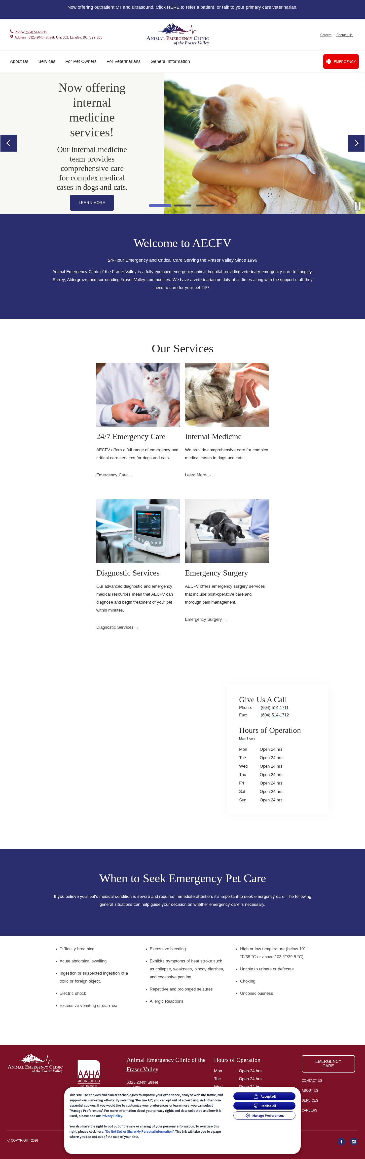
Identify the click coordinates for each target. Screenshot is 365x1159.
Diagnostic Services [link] (115, 627)
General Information (170, 61)
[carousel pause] (357, 206)
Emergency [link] (345, 62)
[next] (356, 143)
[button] (95, 1075)
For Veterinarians (124, 61)
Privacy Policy (112, 1116)
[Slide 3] (205, 206)
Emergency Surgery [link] (203, 619)
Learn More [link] (195, 475)
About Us (19, 61)
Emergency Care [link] (112, 475)
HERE (173, 7)
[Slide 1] (160, 206)
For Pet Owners (81, 61)
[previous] (8, 143)
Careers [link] (325, 35)
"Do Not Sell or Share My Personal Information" (139, 1131)
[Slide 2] (182, 205)
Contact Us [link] (344, 35)
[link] (178, 34)
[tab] (248, 739)
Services (46, 61)
